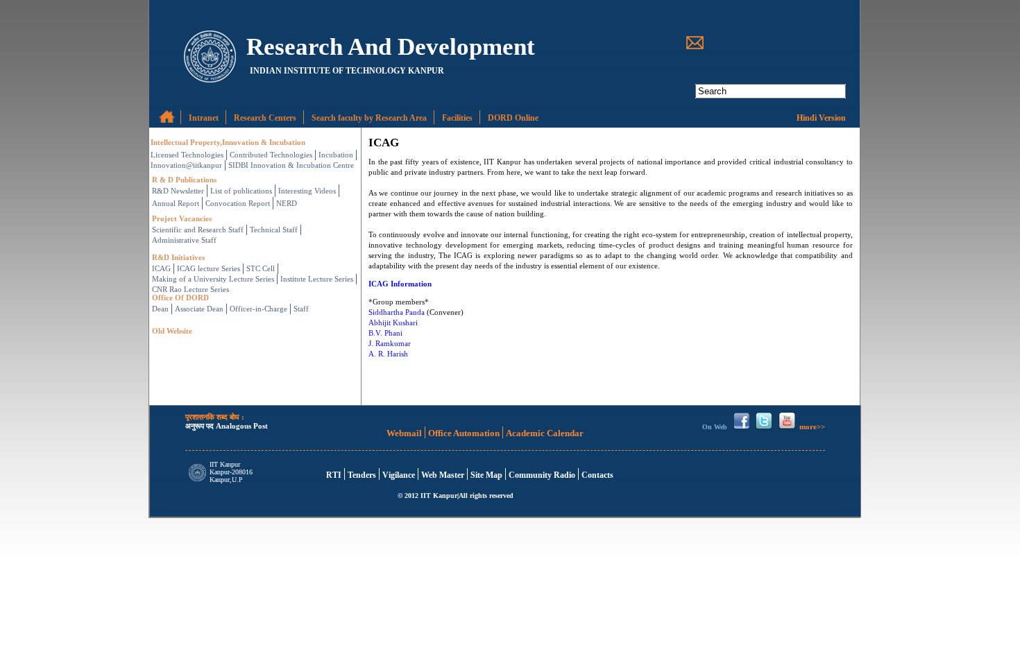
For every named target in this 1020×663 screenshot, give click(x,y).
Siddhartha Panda (396, 312)
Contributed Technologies (271, 154)
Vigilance (398, 475)
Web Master (442, 475)
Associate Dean (199, 308)
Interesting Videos (307, 191)
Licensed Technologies (187, 154)
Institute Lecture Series (316, 279)
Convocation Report (237, 203)
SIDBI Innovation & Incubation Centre (291, 165)
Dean (160, 308)
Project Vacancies (182, 218)
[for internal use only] (160, 114)
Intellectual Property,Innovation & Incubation (228, 142)
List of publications (241, 191)
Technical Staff (274, 229)
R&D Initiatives (178, 257)
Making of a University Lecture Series (213, 279)
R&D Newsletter (178, 191)
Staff (301, 308)
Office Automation (464, 433)
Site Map (486, 475)
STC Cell (260, 268)
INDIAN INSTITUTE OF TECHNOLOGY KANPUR (347, 71)
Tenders (362, 475)
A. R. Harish (388, 354)
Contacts (597, 475)
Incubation (335, 154)
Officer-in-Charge (258, 308)
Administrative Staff (184, 240)
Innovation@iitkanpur (186, 165)
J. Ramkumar (389, 343)
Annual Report (175, 203)
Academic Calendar (545, 433)
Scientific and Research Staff (198, 229)
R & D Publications (184, 179)
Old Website (172, 331)
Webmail (404, 433)
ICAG (161, 268)
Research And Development (390, 45)
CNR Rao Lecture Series (190, 289)
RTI (333, 475)
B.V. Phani (385, 333)
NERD (286, 203)
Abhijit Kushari (393, 322)
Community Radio (542, 475)
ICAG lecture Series (208, 268)
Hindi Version (821, 118)
